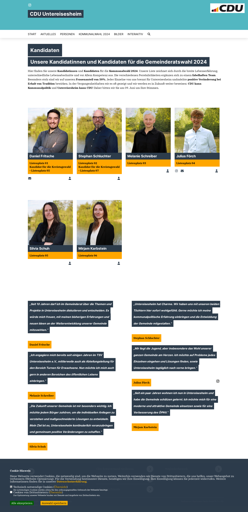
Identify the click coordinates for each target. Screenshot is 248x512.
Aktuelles (48, 34)
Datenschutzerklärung (72, 481)
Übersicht (60, 487)
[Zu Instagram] (177, 171)
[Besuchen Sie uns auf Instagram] (30, 5)
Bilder (118, 34)
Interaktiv (135, 34)
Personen (67, 34)
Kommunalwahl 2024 (94, 34)
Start (32, 34)
